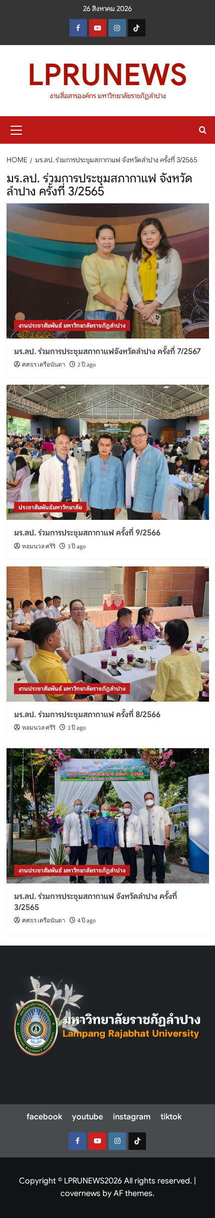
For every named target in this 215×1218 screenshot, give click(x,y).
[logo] (107, 1021)
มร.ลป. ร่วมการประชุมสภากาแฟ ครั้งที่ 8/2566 (87, 715)
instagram (131, 1117)
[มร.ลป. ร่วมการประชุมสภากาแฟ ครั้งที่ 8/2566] (107, 634)
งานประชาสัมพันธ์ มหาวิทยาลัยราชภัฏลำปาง (72, 325)
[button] (16, 128)
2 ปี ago (87, 365)
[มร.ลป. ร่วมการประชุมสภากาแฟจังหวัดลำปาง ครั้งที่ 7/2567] (107, 271)
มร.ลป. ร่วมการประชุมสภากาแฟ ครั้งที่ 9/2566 (87, 533)
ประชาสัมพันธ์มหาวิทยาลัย (50, 507)
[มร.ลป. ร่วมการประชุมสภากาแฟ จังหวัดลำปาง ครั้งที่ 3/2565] (107, 815)
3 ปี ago (77, 546)
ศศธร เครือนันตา (44, 365)
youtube (87, 1117)
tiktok (171, 1117)
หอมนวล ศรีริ (39, 546)
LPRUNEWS (108, 75)
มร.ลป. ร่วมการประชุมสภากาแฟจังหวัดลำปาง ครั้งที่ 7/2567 (107, 352)
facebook (44, 1117)
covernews (80, 1193)
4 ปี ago (87, 921)
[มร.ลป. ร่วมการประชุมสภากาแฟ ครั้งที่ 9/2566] (107, 452)
